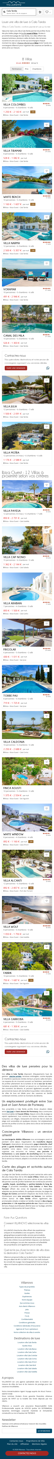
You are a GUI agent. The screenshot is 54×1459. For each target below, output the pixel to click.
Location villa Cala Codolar (27, 1355)
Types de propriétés (27, 1287)
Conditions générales (27, 1322)
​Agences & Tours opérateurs (27, 1329)
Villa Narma (11, 243)
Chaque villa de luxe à (27, 43)
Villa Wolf (10, 926)
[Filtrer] (40, 12)
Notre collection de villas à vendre (27, 1332)
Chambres (37, 69)
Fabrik (7, 972)
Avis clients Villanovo (27, 1306)
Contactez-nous (27, 1453)
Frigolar (9, 649)
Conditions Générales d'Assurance (27, 1326)
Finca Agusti (12, 788)
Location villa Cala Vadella (27, 1372)
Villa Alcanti (12, 880)
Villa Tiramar (12, 150)
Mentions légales (39, 1444)
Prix (27, 69)
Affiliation (24, 1444)
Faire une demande (16, 368)
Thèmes (27, 1290)
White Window (13, 834)
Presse (27, 1313)
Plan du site (12, 1444)
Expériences (27, 1296)
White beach (11, 196)
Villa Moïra (11, 452)
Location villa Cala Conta (27, 1359)
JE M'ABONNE (44, 1431)
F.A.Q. (27, 1316)
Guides (27, 1293)
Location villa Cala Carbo (27, 1352)
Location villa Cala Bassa (27, 1349)
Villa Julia (10, 406)
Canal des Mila (13, 335)
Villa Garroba (13, 1019)
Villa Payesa (12, 510)
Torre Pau (10, 695)
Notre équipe (27, 1300)
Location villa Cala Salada (27, 1368)
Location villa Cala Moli (27, 1365)
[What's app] (47, 368)
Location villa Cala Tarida (27, 1342)
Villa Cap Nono (14, 557)
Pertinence (16, 69)
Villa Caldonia (14, 741)
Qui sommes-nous (27, 1303)
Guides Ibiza (27, 1345)
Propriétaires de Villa (35, 1441)
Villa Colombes (14, 104)
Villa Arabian (12, 603)
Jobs (27, 1309)
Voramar (9, 289)
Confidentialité (27, 1319)
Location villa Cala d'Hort (27, 1362)
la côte (29, 33)
